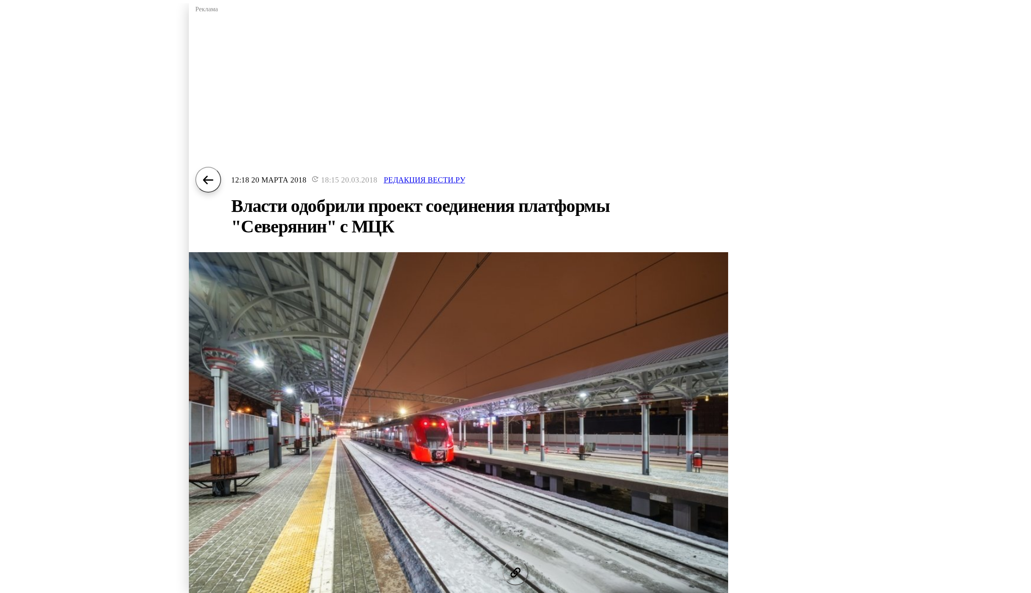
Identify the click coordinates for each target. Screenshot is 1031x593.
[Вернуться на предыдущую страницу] (208, 180)
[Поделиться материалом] (515, 572)
